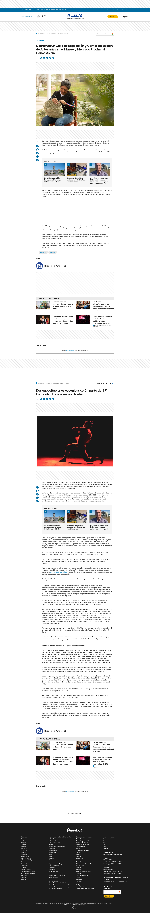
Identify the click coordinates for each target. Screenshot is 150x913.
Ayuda (85, 904)
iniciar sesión (70, 350)
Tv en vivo (116, 10)
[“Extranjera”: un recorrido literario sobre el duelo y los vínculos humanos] (43, 305)
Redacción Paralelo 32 (55, 265)
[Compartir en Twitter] (47, 58)
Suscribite (112, 17)
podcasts (54, 10)
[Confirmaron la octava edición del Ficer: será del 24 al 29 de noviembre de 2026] (83, 319)
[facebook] (44, 58)
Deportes (28, 10)
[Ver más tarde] (37, 57)
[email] (50, 58)
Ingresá (125, 17)
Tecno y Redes (45, 10)
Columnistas (63, 10)
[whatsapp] (41, 58)
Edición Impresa (107, 10)
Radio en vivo (124, 10)
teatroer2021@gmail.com (59, 572)
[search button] (22, 10)
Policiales (36, 10)
